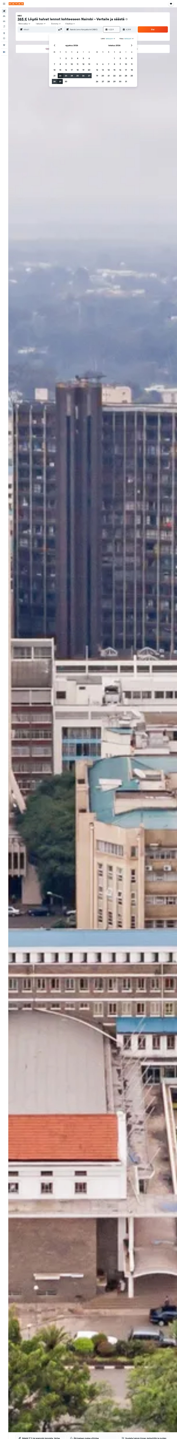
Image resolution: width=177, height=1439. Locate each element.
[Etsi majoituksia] (4, 16)
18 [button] (78, 70)
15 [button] (60, 70)
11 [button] (77, 64)
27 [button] (89, 75)
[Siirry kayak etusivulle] (16, 3)
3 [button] (71, 58)
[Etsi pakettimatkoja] (4, 26)
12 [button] (83, 64)
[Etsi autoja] (4, 21)
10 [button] (72, 64)
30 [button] (66, 81)
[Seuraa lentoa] (4, 38)
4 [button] (77, 58)
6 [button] (89, 58)
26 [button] (83, 75)
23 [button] (66, 75)
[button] (4, 3)
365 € (22, 19)
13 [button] (89, 64)
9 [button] (66, 64)
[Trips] (4, 45)
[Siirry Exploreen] (4, 33)
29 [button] (60, 81)
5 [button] (83, 58)
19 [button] (83, 70)
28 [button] (54, 81)
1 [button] (60, 58)
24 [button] (72, 75)
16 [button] (66, 70)
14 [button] (54, 70)
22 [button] (60, 75)
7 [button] (54, 64)
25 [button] (77, 75)
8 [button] (60, 64)
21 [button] (54, 75)
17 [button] (72, 70)
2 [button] (66, 58)
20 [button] (89, 70)
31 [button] (126, 81)
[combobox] (24, 23)
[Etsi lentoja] (4, 11)
